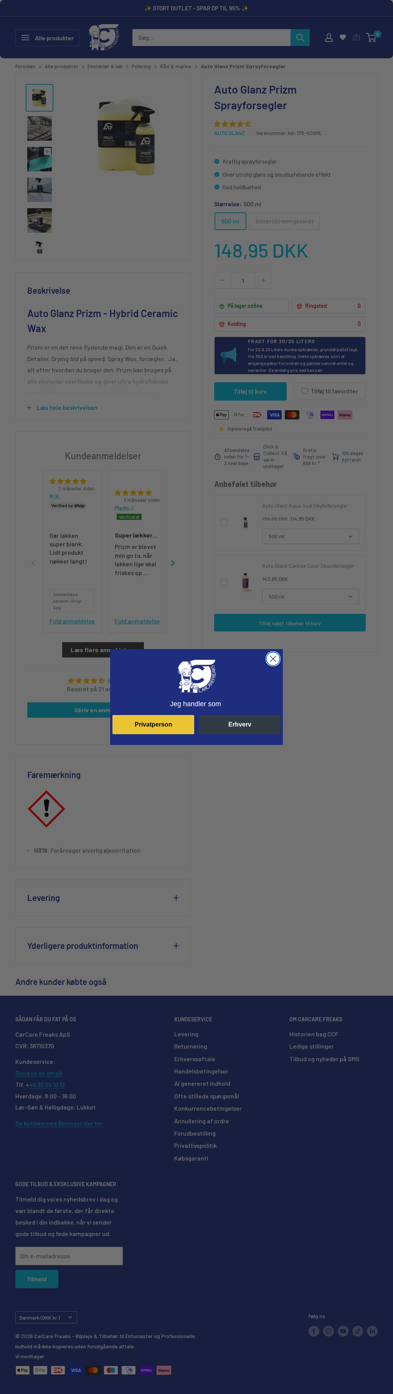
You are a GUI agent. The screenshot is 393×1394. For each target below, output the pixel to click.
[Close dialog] (273, 659)
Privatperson (153, 724)
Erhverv (239, 724)
